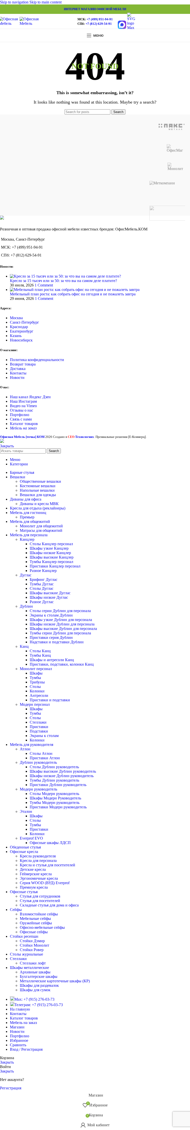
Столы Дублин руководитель (54, 767)
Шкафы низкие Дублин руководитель (62, 776)
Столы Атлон (41, 753)
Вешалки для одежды (38, 495)
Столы (35, 686)
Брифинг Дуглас (43, 579)
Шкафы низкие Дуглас (49, 597)
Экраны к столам (44, 736)
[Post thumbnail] (65, 276)
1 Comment (44, 285)
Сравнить (18, 1045)
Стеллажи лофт (33, 963)
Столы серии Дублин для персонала (60, 611)
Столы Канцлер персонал (51, 544)
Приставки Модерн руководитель (58, 807)
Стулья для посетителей (40, 901)
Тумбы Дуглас (42, 584)
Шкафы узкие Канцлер (49, 548)
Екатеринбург (21, 331)
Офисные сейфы (34, 932)
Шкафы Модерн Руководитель (55, 798)
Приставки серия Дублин (51, 637)
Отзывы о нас (21, 410)
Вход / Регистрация (26, 1049)
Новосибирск (21, 340)
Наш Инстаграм (23, 401)
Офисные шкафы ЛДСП (50, 843)
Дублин (26, 606)
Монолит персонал (36, 669)
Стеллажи (38, 722)
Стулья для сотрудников (40, 896)
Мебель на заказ (23, 428)
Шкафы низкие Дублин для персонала (62, 624)
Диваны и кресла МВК (39, 504)
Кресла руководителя (38, 856)
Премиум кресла (34, 887)
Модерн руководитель (38, 789)
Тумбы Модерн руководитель (54, 802)
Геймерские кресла (36, 874)
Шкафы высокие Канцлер (51, 557)
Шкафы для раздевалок (39, 985)
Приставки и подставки (50, 700)
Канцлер (27, 539)
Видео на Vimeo (23, 406)
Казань (16, 336)
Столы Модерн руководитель (54, 793)
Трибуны (37, 682)
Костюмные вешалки (37, 486)
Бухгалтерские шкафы (38, 976)
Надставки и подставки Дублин (57, 642)
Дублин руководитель (38, 762)
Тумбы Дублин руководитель (54, 780)
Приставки (39, 727)
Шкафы (36, 673)
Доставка (17, 369)
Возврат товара (23, 364)
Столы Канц (40, 651)
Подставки (39, 731)
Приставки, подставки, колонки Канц (62, 664)
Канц (24, 646)
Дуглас (25, 575)
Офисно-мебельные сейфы (42, 927)
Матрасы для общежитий (41, 530)
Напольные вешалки (37, 490)
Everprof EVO (31, 838)
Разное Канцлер (43, 570)
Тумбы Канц (40, 655)
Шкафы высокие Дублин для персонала (63, 628)
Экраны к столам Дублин (51, 615)
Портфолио (19, 415)
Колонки (37, 691)
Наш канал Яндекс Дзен (30, 397)
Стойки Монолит (34, 945)
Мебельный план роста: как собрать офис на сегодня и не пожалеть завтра (73, 294)
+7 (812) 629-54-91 (99, 24)
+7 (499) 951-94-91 (100, 19)
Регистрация (10, 1088)
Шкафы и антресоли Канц (52, 660)
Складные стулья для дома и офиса (49, 905)
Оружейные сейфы (36, 923)
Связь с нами (21, 419)
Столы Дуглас (41, 588)
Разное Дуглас (42, 602)
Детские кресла (33, 869)
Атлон (25, 749)
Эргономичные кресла (39, 878)
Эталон (26, 811)
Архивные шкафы (35, 972)
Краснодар (19, 327)
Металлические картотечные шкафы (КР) (55, 981)
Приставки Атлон (45, 758)
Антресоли (39, 695)
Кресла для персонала (38, 860)
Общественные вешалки (40, 481)
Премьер (27, 517)
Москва (16, 318)
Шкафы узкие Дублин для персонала (61, 620)
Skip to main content (45, 2)
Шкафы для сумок (35, 990)
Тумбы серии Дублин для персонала (60, 633)
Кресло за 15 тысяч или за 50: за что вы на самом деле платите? (63, 281)
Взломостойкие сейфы (39, 914)
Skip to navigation (14, 2)
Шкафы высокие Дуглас (50, 593)
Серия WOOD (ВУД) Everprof (45, 883)
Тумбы (35, 678)
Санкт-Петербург (24, 322)
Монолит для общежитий (41, 526)
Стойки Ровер (32, 950)
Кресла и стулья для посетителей (47, 865)
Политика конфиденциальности (37, 360)
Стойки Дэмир (32, 941)
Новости (17, 377)
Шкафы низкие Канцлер (50, 553)
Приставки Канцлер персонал (55, 566)
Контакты (18, 373)
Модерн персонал (35, 704)
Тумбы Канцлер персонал (51, 562)
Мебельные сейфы (35, 918)
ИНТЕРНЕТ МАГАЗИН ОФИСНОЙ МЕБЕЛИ (95, 9)
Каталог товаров (24, 424)
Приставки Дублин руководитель (58, 785)
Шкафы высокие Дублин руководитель (63, 771)
